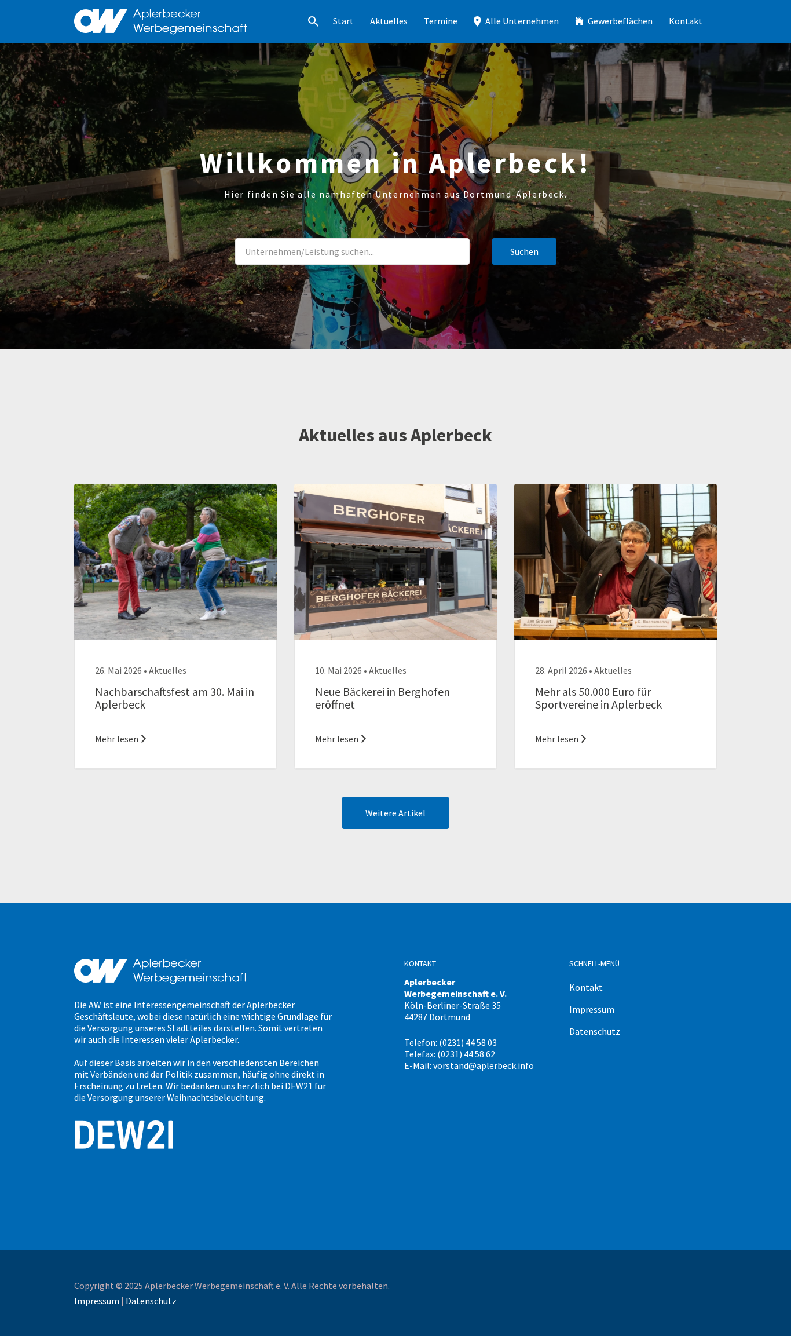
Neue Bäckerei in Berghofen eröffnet (382, 697)
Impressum (591, 1009)
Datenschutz (594, 1031)
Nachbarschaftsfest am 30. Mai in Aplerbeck (174, 697)
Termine (440, 21)
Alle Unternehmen (522, 21)
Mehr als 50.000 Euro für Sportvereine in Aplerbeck (598, 697)
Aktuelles (389, 21)
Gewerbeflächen (620, 21)
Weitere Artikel (395, 813)
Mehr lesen (116, 738)
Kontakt (685, 21)
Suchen (524, 251)
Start (343, 21)
